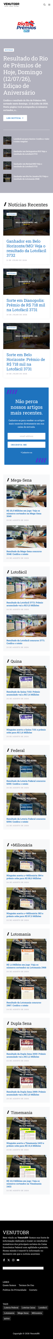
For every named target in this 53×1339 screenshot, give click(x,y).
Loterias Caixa (28, 1307)
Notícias (9, 50)
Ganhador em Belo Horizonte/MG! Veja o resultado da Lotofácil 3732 (26, 248)
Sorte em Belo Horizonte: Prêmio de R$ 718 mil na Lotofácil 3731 (26, 361)
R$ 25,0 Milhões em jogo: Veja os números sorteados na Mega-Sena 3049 (24, 513)
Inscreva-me (19, 444)
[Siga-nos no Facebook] (4, 1260)
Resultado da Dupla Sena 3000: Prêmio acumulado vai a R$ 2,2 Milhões (26, 1055)
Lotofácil (43, 1307)
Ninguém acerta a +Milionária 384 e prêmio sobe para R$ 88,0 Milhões (25, 877)
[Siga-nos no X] (8, 1260)
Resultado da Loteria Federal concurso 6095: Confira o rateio (26, 782)
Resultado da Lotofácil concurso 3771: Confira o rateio (26, 642)
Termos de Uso (26, 1285)
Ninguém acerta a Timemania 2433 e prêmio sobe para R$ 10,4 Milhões (25, 1144)
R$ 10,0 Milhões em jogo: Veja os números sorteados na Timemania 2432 (24, 1183)
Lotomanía (9, 1313)
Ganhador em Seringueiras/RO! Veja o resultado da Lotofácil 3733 (30, 152)
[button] (44, 4)
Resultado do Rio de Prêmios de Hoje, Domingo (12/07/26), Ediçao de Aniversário (25, 75)
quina (7, 1318)
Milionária (37, 1313)
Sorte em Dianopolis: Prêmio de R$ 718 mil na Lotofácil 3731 (26, 305)
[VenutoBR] (11, 4)
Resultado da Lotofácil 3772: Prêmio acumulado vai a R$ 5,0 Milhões (25, 604)
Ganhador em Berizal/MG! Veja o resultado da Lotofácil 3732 (28, 165)
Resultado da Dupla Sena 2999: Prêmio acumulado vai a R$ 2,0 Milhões (26, 1093)
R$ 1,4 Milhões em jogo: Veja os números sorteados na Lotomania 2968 (26, 966)
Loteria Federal (11, 1307)
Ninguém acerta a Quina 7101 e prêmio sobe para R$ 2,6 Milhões (26, 731)
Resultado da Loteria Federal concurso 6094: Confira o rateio (26, 820)
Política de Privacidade (14, 1289)
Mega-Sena (23, 1313)
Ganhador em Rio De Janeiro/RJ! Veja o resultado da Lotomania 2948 (31, 177)
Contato (33, 1289)
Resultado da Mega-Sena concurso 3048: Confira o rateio (24, 553)
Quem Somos (9, 1285)
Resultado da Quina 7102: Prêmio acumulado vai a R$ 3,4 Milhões (23, 693)
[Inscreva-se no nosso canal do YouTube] (18, 1260)
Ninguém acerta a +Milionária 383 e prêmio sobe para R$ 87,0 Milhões (25, 915)
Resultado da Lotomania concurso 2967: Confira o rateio (24, 1004)
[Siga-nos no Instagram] (13, 1260)
